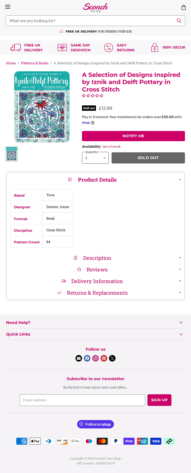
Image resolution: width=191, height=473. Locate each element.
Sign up (159, 400)
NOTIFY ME (133, 136)
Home (11, 63)
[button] (92, 95)
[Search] (179, 20)
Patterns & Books (34, 63)
